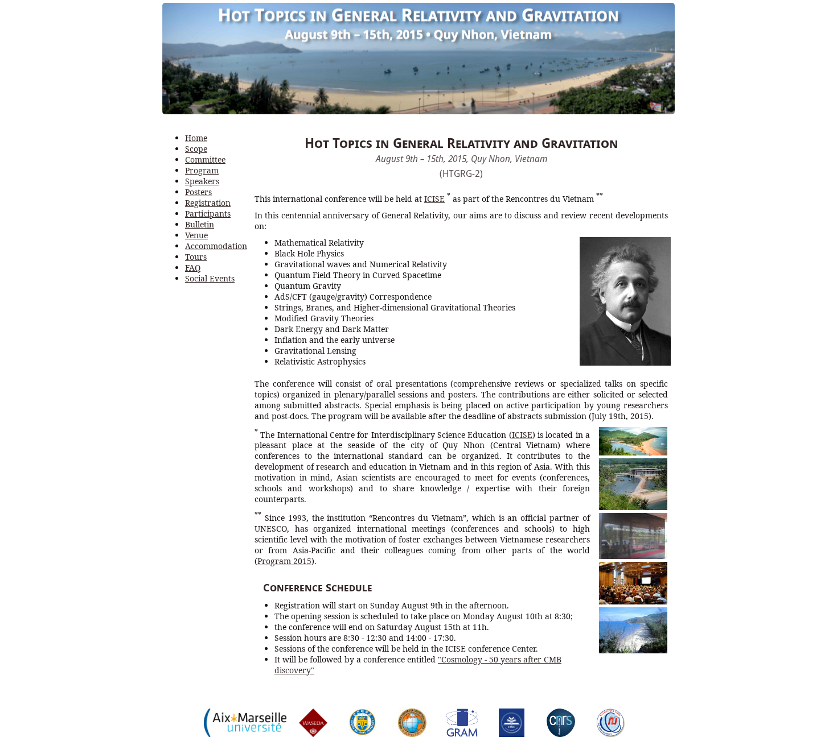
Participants (208, 213)
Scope (196, 148)
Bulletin (199, 224)
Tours (196, 256)
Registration (208, 202)
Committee (205, 159)
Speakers (202, 181)
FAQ (192, 267)
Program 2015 (284, 561)
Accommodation (216, 246)
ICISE (434, 198)
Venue (196, 235)
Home (196, 137)
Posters (198, 192)
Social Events (210, 278)
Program (202, 170)
